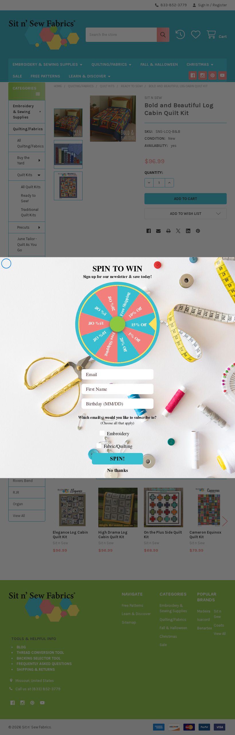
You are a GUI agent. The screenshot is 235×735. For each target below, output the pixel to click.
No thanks (117, 469)
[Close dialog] (6, 263)
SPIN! (117, 458)
